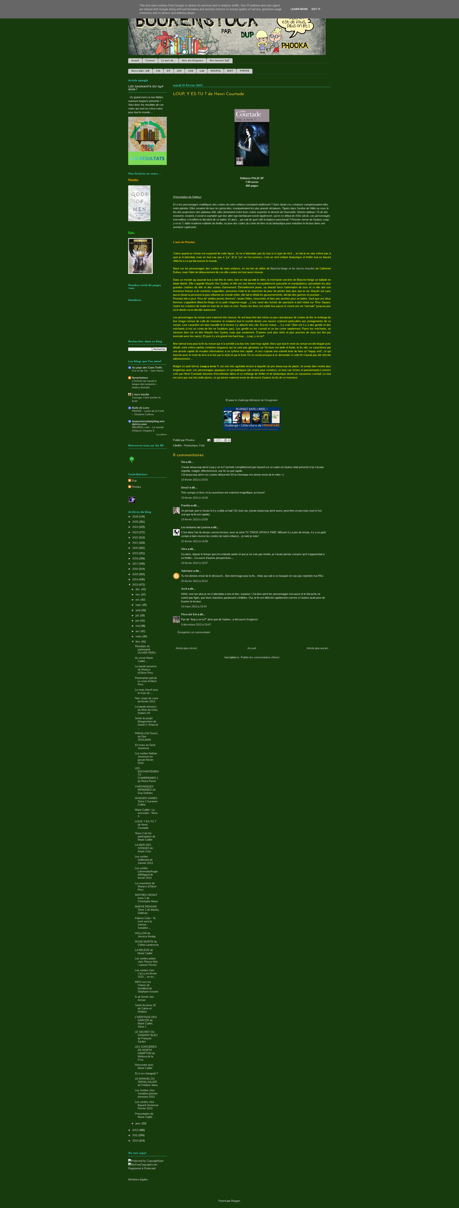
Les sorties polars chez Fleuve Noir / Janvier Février (146, 961)
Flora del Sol (189, 614)
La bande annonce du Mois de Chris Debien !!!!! (146, 710)
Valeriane (187, 570)
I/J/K (190, 71)
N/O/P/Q (216, 71)
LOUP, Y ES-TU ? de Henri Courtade (145, 824)
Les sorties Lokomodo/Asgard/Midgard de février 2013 (146, 873)
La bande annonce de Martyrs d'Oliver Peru (146, 669)
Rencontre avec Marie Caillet (144, 1066)
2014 (135, 579)
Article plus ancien (317, 648)
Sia (183, 461)
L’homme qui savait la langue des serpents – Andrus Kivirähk (144, 384)
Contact (150, 61)
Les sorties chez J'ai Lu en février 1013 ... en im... (146, 973)
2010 (135, 1140)
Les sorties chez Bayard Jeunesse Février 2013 (146, 1105)
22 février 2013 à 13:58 (194, 541)
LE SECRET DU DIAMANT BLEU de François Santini (146, 1036)
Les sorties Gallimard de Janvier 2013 (144, 859)
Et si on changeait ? (146, 1073)
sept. (139, 604)
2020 (135, 547)
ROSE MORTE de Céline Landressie (147, 943)
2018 (135, 558)
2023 (135, 532)
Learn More (299, 9)
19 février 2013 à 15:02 (194, 479)
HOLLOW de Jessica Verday (145, 935)
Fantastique (191, 445)
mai (138, 625)
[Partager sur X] (222, 440)
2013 (135, 584)
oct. (138, 599)
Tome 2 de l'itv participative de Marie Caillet (145, 836)
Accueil (135, 61)
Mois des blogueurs (192, 61)
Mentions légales (138, 1179)
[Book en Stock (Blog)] (131, 463)
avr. (138, 631)
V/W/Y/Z (244, 71)
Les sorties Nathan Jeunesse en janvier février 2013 (146, 758)
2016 (135, 568)
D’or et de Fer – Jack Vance (148, 370)
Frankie (185, 505)
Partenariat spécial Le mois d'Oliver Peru (146, 681)
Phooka (136, 486)
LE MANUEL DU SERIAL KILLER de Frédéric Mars (146, 1082)
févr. (138, 641)
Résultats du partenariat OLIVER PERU (145, 649)
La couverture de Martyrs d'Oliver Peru (146, 886)
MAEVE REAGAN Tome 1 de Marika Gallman (147, 909)
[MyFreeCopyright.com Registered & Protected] (147, 1168)
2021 (135, 542)
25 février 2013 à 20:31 (194, 581)
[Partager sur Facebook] (226, 440)
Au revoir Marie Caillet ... (144, 659)
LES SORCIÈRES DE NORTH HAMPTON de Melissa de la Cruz (146, 1053)
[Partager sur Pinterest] (229, 440)
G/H (179, 71)
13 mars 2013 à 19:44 (194, 606)
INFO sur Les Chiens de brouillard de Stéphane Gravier (146, 986)
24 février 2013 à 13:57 (194, 562)
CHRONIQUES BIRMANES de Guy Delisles (145, 789)
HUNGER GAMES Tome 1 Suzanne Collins (146, 801)
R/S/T (230, 71)
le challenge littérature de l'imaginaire (256, 400)
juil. (138, 615)
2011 (135, 1135)
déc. (138, 589)
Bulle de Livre (140, 407)
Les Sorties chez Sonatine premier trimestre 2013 (146, 1093)
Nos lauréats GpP (219, 61)
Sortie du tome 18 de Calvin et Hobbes (145, 1008)
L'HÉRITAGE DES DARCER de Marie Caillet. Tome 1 (146, 1021)
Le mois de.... (168, 61)
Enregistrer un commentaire (194, 632)
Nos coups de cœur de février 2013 (146, 700)
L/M (202, 71)
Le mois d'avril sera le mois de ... (146, 691)
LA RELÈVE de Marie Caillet (144, 951)
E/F (168, 71)
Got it (316, 9)
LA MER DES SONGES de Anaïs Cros (144, 848)
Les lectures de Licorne (195, 527)
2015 (135, 574)
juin (138, 620)
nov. (138, 594)
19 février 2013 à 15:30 (194, 497)
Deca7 (185, 487)
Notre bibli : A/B (140, 71)
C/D (158, 71)
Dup (134, 480)
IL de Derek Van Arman (144, 998)
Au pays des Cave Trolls (147, 367)
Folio (202, 445)
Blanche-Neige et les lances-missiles (292, 268)
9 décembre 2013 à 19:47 (196, 624)
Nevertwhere (140, 377)
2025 (135, 521)
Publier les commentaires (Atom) (260, 657)
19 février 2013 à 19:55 (194, 519)
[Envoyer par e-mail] (215, 440)
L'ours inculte (140, 394)
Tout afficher (161, 434)
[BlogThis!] (219, 440)
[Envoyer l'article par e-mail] (208, 440)
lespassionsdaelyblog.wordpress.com (148, 423)
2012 (135, 1130)
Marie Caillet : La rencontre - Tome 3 (146, 813)
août (138, 610)
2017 (135, 563)
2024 (135, 526)
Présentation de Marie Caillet (144, 1115)
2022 (135, 537)
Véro (184, 548)
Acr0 (184, 588)
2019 (135, 553)
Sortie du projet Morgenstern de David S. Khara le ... (146, 723)
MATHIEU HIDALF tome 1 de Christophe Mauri (146, 898)
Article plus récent (186, 648)
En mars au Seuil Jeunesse (145, 746)
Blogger (235, 1200)
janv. (139, 1123)
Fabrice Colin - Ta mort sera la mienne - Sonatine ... (145, 923)
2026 (135, 516)
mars (139, 636)
